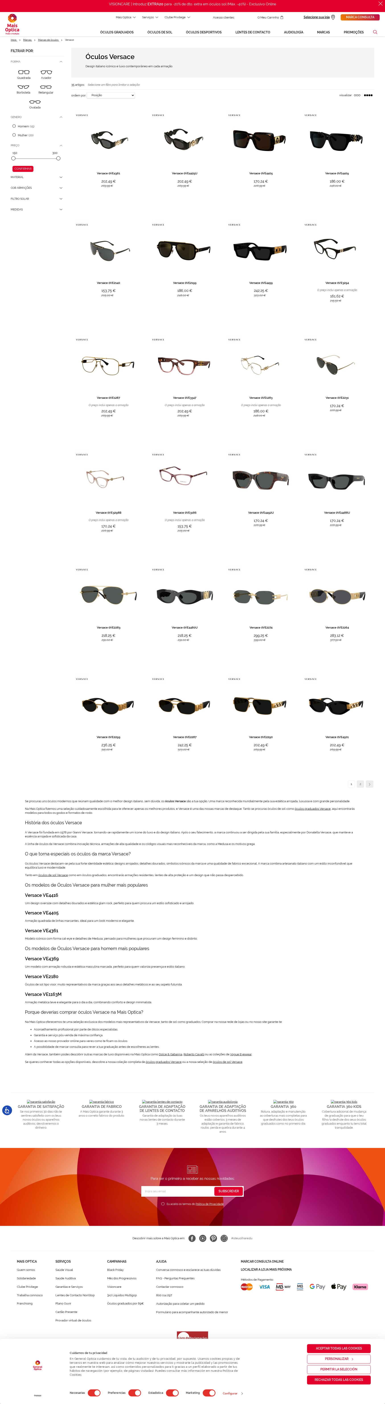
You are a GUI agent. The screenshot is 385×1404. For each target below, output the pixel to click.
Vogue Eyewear (241, 1054)
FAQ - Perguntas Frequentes (175, 1278)
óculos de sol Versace (53, 875)
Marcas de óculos (48, 40)
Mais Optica (123, 17)
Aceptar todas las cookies (339, 1348)
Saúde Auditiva (65, 1278)
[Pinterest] (213, 1238)
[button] (375, 32)
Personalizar (336, 1359)
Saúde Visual (64, 1270)
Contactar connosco (169, 1286)
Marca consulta (360, 17)
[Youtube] (202, 1238)
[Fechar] (380, 3)
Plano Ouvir (63, 1303)
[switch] (134, 1392)
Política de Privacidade (210, 1204)
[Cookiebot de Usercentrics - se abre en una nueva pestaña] (37, 1396)
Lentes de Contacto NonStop (75, 1295)
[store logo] (12, 24)
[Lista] (357, 95)
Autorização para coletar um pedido (180, 1303)
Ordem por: (78, 95)
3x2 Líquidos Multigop (122, 1295)
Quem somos (26, 1270)
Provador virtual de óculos (73, 1320)
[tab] (37, 61)
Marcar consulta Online (262, 1261)
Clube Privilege (175, 17)
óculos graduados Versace (313, 808)
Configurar (230, 1393)
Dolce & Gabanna (170, 1054)
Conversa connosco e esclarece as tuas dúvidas (188, 1270)
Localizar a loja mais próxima (266, 1269)
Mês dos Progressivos (121, 1278)
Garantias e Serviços (69, 1286)
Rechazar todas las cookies (339, 1380)
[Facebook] (192, 1238)
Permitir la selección (338, 1369)
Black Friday (115, 1270)
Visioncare (114, 1286)
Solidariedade (26, 1278)
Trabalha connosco (30, 1295)
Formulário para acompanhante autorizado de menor (192, 1312)
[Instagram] (224, 1238)
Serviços (148, 17)
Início (14, 40)
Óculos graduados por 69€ (125, 1303)
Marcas (27, 40)
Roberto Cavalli (194, 1054)
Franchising (25, 1303)
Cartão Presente (66, 1312)
